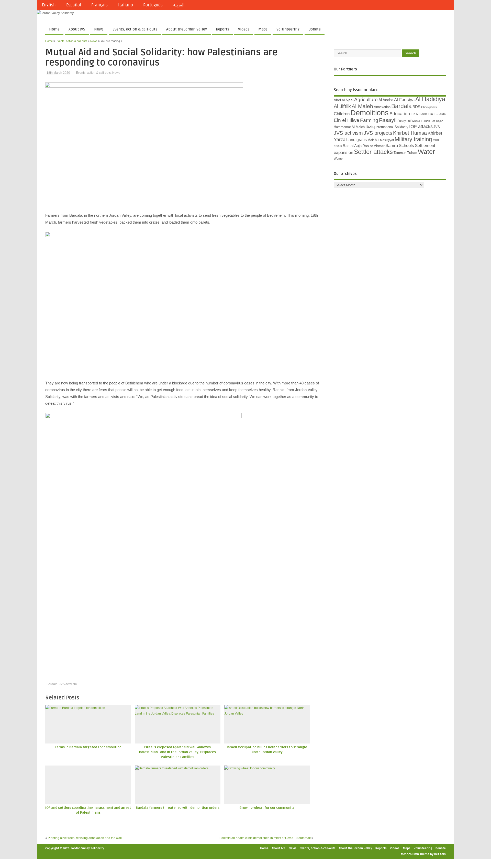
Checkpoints (429, 107)
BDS (416, 107)
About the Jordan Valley (186, 29)
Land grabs (356, 139)
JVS (436, 127)
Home (54, 29)
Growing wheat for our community (267, 808)
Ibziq (370, 126)
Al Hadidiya (430, 99)
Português (153, 5)
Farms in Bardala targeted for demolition (88, 747)
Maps (262, 29)
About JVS (77, 29)
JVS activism (68, 684)
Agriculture (366, 99)
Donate (314, 29)
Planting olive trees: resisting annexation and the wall (85, 838)
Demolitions (369, 112)
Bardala (52, 684)
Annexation (382, 107)
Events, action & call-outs (135, 29)
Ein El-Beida (437, 114)
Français (99, 5)
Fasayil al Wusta (408, 121)
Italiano (125, 5)
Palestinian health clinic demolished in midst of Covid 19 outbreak (265, 838)
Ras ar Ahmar (373, 146)
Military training (413, 139)
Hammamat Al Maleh (349, 127)
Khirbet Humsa (410, 133)
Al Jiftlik (342, 106)
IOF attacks (421, 126)
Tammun (400, 153)
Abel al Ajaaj (343, 100)
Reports (222, 29)
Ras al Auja (352, 145)
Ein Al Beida (419, 114)
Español (73, 5)
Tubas (412, 153)
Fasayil (388, 120)
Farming (369, 120)
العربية (178, 5)
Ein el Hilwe (346, 120)
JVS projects (378, 133)
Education (399, 113)
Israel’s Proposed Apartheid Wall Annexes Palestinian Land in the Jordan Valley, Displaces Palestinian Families (177, 752)
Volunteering (287, 29)
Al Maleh (362, 106)
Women (339, 158)
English (49, 5)
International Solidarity (391, 127)
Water (426, 151)
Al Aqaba (385, 100)
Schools (406, 145)
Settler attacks (373, 151)
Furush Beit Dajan (432, 120)
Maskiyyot (387, 140)
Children (342, 113)
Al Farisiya (404, 99)
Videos (243, 29)
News (99, 29)
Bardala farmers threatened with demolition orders (177, 808)
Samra (391, 145)
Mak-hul (373, 140)
